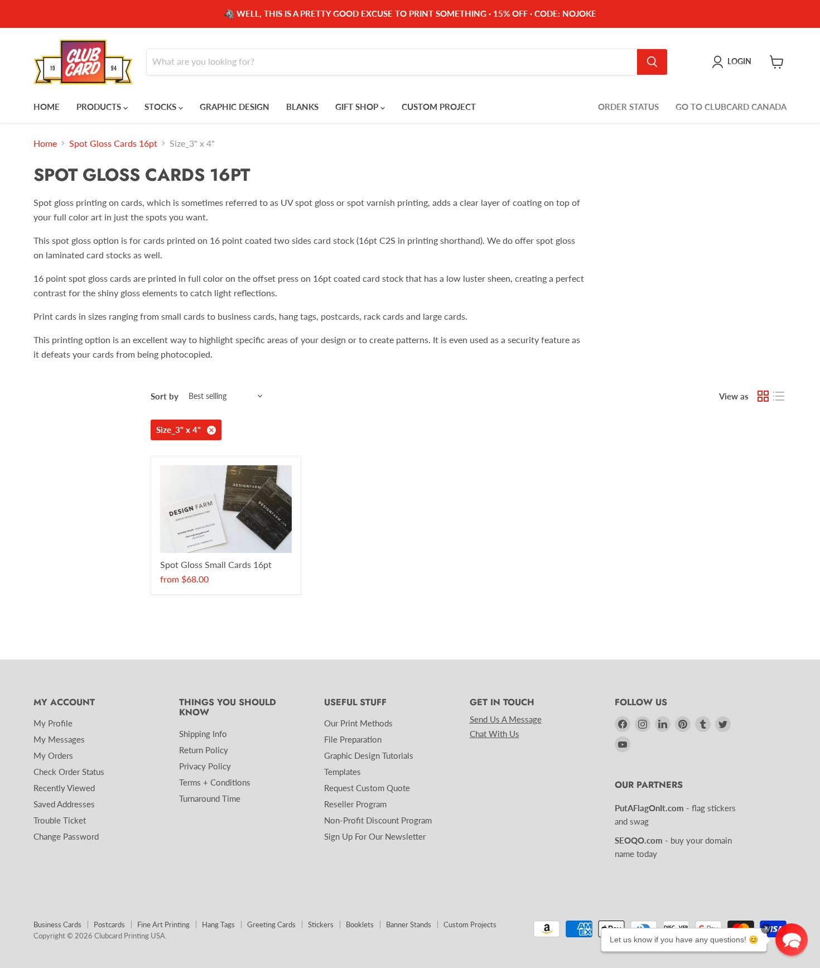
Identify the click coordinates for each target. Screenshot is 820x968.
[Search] (652, 62)
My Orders (53, 755)
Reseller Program (355, 804)
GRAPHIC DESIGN (234, 107)
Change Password (66, 836)
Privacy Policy (205, 766)
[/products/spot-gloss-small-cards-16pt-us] (226, 509)
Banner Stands (408, 924)
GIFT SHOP (357, 107)
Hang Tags (218, 924)
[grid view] (763, 396)
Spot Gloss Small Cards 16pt (216, 564)
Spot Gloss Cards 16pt (113, 143)
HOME (46, 107)
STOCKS (161, 107)
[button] (791, 939)
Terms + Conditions (214, 782)
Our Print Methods (358, 723)
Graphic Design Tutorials (368, 755)
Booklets (360, 924)
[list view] (779, 396)
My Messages (59, 739)
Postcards (109, 924)
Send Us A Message (506, 719)
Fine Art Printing (163, 924)
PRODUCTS (99, 107)
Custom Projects (469, 924)
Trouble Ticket (59, 820)
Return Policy (203, 750)
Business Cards (57, 924)
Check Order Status (68, 772)
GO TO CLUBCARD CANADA (731, 107)
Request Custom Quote (367, 788)
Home (45, 143)
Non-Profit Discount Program (378, 820)
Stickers (321, 924)
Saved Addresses (64, 804)
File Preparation (353, 739)
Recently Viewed (64, 788)
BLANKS (302, 107)
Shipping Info (203, 734)
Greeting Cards (271, 924)
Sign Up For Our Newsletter (375, 836)
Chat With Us (494, 734)
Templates (342, 772)
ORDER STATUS (628, 107)
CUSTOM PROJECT (439, 107)
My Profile (53, 723)
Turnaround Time (209, 798)
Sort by (165, 396)
